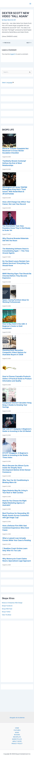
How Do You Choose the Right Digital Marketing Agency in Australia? (14, 503)
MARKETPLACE (17, 739)
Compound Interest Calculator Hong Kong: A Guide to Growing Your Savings (16, 405)
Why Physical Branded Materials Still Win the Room (15, 239)
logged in (13, 54)
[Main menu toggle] (30, 4)
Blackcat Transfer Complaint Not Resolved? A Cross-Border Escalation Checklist (15, 150)
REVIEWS (17, 735)
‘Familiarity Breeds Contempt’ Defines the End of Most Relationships (14, 163)
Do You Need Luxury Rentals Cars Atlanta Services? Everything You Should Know (15, 263)
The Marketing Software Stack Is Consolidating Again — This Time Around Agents (15, 251)
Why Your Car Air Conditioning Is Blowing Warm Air (15, 481)
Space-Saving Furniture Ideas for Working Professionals (15, 301)
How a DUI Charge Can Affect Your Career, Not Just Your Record (16, 203)
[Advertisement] (17, 650)
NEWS (17, 732)
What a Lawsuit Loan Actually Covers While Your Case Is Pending (16, 539)
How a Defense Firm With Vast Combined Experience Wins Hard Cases (15, 528)
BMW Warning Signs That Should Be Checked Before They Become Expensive (16, 276)
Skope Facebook (7, 606)
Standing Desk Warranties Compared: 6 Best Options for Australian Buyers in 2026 (14, 352)
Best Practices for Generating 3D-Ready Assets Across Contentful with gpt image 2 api (16, 515)
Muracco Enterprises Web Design (12, 603)
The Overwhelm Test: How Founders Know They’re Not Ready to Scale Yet (16, 228)
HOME (17, 728)
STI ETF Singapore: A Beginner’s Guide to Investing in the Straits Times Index (15, 455)
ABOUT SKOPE (17, 741)
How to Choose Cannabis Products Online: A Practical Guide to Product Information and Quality (16, 378)
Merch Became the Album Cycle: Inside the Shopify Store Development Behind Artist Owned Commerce (16, 468)
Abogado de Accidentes (17, 717)
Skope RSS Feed (7, 609)
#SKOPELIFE (17, 737)
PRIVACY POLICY (17, 743)
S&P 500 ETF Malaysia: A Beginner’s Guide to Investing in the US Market (16, 430)
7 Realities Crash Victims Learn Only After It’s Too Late (14, 549)
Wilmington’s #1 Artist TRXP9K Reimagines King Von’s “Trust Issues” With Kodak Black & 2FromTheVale (14, 190)
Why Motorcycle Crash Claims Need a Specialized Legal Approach (16, 560)
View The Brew (6, 615)
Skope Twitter (6, 612)
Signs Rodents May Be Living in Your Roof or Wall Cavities (15, 491)
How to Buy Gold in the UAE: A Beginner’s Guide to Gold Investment (14, 326)
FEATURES (17, 730)
